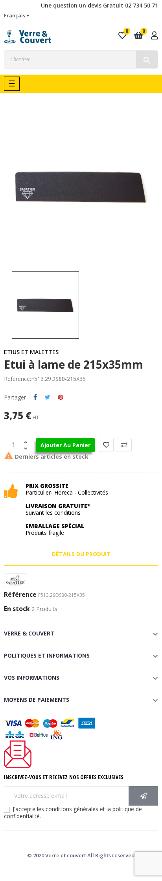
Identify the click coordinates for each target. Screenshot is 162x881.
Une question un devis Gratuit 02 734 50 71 (99, 5)
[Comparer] (124, 445)
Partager (35, 397)
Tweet (47, 397)
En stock (17, 609)
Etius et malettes (31, 352)
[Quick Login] (154, 36)
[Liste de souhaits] (106, 445)
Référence (20, 594)
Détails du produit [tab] (81, 554)
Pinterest (60, 397)
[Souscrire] (143, 796)
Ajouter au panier (65, 445)
